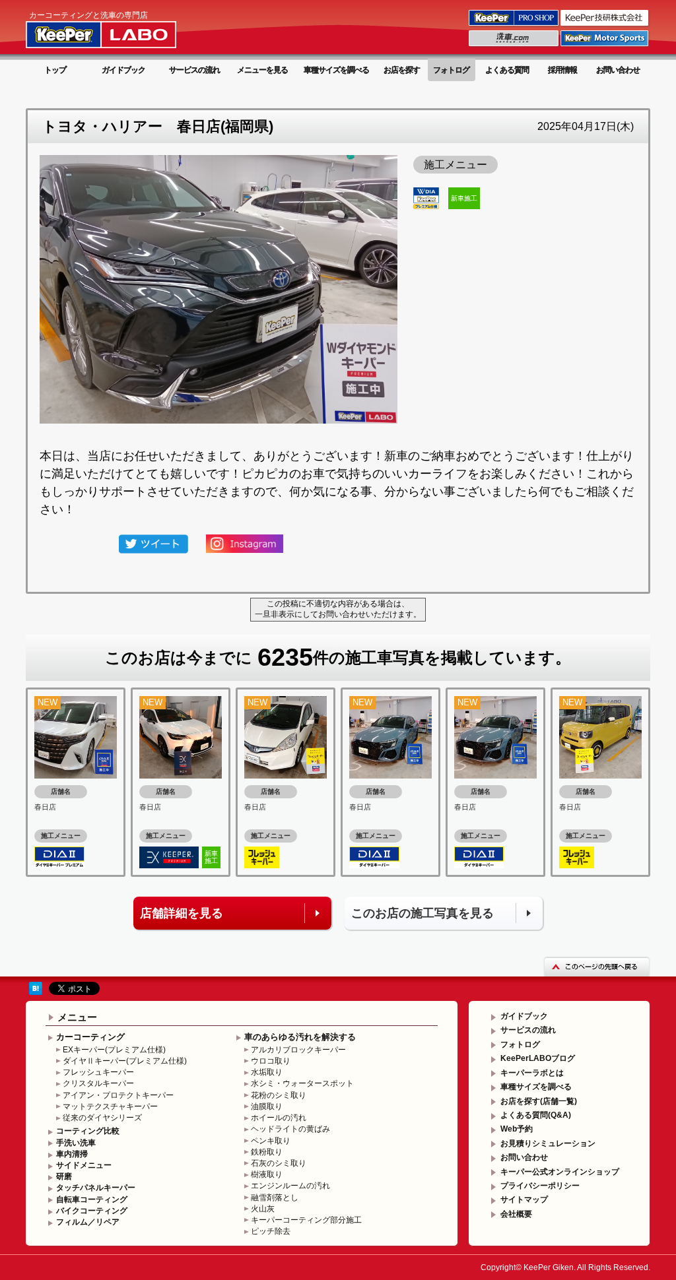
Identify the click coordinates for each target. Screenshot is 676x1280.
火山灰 (263, 1208)
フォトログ (451, 70)
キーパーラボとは (532, 1072)
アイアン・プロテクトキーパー (118, 1095)
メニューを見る (262, 70)
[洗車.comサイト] (514, 45)
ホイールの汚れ (278, 1117)
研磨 (64, 1176)
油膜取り (267, 1106)
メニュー (77, 1017)
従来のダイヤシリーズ (102, 1117)
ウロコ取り (270, 1061)
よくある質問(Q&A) (535, 1115)
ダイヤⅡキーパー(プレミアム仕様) (125, 1061)
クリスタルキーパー (98, 1083)
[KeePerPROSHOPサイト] (514, 25)
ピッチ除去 (270, 1231)
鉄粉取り (267, 1152)
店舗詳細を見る (181, 913)
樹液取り (267, 1174)
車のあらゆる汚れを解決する (300, 1037)
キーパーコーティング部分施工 (306, 1220)
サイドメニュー (84, 1165)
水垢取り (267, 1072)
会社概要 (516, 1214)
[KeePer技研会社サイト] (605, 25)
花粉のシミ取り (278, 1095)
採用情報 (562, 70)
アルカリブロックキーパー (298, 1049)
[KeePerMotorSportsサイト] (605, 45)
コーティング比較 (87, 1131)
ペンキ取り (270, 1140)
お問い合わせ (618, 70)
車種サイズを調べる (336, 70)
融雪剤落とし (274, 1197)
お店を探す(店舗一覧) (538, 1101)
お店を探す (402, 70)
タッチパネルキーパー (95, 1187)
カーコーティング (90, 1037)
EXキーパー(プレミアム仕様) (114, 1049)
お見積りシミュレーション (547, 1143)
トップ (55, 70)
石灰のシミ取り (278, 1163)
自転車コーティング (91, 1199)
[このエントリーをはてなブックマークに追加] (35, 987)
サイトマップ (524, 1199)
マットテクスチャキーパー (110, 1106)
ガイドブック (123, 70)
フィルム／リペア (87, 1222)
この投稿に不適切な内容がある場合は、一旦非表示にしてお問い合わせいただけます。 (338, 609)
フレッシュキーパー (98, 1072)
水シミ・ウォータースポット (302, 1083)
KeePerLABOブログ (537, 1058)
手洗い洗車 (76, 1142)
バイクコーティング (91, 1210)
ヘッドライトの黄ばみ (290, 1129)
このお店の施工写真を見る (422, 913)
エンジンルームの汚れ (290, 1185)
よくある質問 (507, 70)
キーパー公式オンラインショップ (559, 1171)
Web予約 (516, 1129)
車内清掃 (72, 1154)
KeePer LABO (120, 28)
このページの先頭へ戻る (596, 966)
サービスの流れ (194, 70)
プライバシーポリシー (540, 1185)
